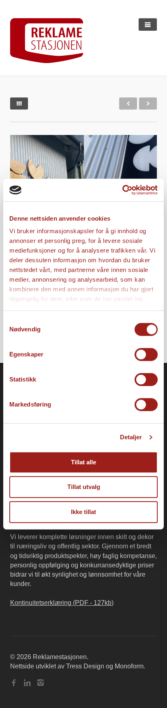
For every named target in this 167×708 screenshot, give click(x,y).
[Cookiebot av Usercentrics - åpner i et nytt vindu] (122, 190)
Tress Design (85, 666)
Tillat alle (83, 462)
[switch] (146, 354)
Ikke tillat (83, 511)
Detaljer (131, 437)
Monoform (129, 666)
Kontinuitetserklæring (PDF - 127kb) (61, 602)
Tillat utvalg (83, 486)
